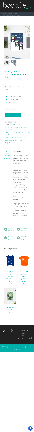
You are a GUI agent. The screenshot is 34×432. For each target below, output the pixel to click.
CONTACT (21, 338)
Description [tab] (7, 151)
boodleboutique (9, 132)
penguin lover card (19, 140)
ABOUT (23, 333)
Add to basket (13, 115)
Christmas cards (15, 124)
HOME (23, 330)
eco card (19, 137)
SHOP (23, 336)
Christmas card (19, 132)
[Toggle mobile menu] (30, 8)
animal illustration (10, 130)
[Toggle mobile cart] (27, 8)
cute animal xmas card (16, 135)
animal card (11, 127)
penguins (7, 142)
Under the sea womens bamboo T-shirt (10, 276)
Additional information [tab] (7, 157)
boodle (25, 130)
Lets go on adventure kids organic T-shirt (24, 276)
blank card (19, 130)
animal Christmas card (22, 127)
